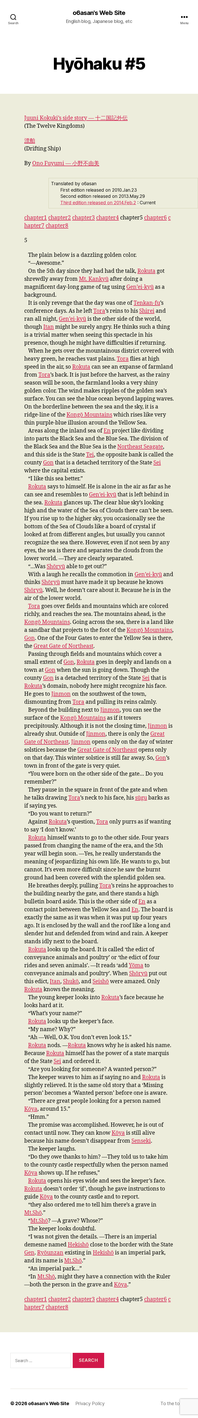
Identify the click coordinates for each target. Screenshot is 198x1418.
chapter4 (107, 217)
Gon (48, 462)
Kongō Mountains (89, 414)
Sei (157, 462)
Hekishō (78, 1244)
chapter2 (59, 217)
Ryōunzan (50, 1252)
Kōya (30, 1109)
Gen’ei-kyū (140, 287)
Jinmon (61, 694)
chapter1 (35, 217)
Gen (29, 1252)
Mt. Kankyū (94, 279)
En (107, 430)
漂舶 (29, 140)
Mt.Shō (33, 1212)
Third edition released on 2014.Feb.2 (98, 202)
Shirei (146, 311)
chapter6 (155, 217)
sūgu (141, 797)
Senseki (141, 1140)
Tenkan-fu (147, 303)
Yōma (136, 965)
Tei (90, 454)
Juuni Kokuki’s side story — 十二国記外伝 (76, 118)
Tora (99, 311)
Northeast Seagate (140, 446)
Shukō (71, 981)
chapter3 (83, 217)
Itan (48, 327)
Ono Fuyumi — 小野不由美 (65, 163)
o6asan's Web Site (99, 13)
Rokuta (146, 271)
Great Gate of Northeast (63, 646)
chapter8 (57, 225)
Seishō (101, 981)
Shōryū (56, 566)
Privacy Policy (90, 1403)
